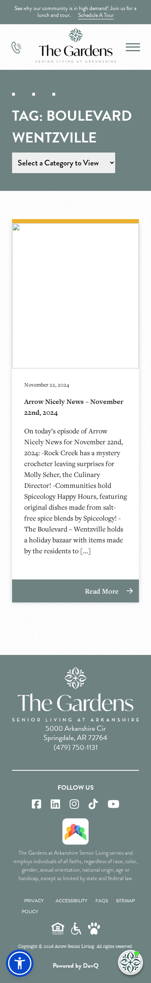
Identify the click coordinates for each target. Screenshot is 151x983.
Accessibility (71, 900)
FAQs (101, 900)
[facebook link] (36, 804)
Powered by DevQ (76, 965)
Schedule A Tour (96, 15)
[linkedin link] (55, 804)
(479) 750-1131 (76, 747)
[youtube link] (113, 804)
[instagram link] (74, 804)
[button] (19, 963)
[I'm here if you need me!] (130, 962)
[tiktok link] (93, 804)
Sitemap (125, 900)
